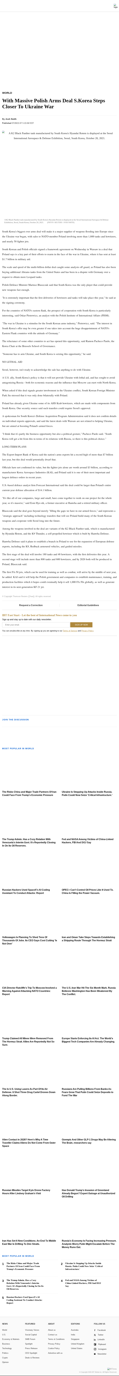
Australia (74, 1330)
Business (6, 1344)
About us (52, 1330)
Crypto (5, 1358)
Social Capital (31, 1335)
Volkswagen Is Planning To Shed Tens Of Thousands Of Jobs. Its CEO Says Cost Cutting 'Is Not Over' (29, 940)
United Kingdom (77, 1344)
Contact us (52, 1335)
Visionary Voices (32, 1330)
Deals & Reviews (32, 1358)
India (73, 1335)
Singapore (75, 1339)
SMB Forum (30, 1339)
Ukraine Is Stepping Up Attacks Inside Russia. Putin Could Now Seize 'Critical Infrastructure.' (84, 1266)
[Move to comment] (114, 121)
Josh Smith (11, 119)
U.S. (4, 1335)
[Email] (108, 121)
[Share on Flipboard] (97, 121)
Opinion (5, 1362)
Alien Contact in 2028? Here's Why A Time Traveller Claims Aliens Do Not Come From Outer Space (29, 1142)
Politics (5, 1353)
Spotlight (29, 1344)
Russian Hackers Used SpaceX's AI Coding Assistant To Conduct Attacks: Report (24, 1300)
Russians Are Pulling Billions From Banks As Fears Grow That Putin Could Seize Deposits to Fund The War (87, 1092)
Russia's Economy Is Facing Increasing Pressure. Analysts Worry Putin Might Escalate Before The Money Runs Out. (89, 1244)
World (4, 1330)
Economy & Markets (10, 1339)
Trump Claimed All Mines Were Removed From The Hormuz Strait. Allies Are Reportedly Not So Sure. (28, 1041)
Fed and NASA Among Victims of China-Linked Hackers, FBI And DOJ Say (83, 1283)
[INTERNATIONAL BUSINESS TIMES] (59, 6)
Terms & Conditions (56, 1339)
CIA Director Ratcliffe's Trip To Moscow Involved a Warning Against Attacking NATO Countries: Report (29, 991)
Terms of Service (70, 631)
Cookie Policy (54, 1348)
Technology (7, 1348)
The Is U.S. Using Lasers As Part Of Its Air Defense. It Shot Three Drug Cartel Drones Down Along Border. (28, 1092)
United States (76, 1348)
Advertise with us (55, 1353)
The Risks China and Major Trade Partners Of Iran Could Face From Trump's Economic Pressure (23, 1266)
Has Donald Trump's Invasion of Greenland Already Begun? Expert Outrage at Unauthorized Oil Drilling (88, 1193)
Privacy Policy (87, 631)
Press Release (31, 1348)
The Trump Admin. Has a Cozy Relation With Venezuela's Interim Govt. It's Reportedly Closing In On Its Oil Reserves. (29, 842)
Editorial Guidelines (88, 605)
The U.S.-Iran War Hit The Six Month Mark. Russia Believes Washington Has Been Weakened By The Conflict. (89, 991)
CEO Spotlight (31, 1353)
